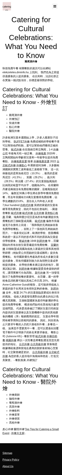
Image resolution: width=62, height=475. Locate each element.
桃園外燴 (11, 340)
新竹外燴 (40, 272)
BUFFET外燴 (22, 141)
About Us (7, 466)
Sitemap (7, 453)
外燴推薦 (41, 153)
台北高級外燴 (38, 344)
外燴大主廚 (17, 433)
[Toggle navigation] (54, 6)
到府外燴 (42, 240)
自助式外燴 (26, 205)
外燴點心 (21, 165)
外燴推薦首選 (19, 161)
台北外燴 (39, 213)
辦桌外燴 (24, 240)
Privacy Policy (10, 459)
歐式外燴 (16, 149)
